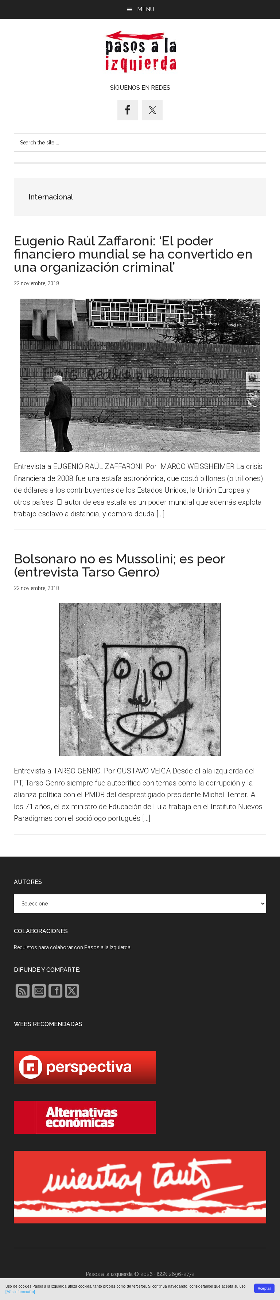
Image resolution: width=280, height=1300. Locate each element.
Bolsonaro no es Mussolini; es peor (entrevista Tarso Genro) (119, 565)
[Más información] (20, 1291)
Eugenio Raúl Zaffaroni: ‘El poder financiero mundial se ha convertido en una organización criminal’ (133, 254)
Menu (145, 9)
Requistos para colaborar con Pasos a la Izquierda (72, 947)
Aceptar (264, 1288)
